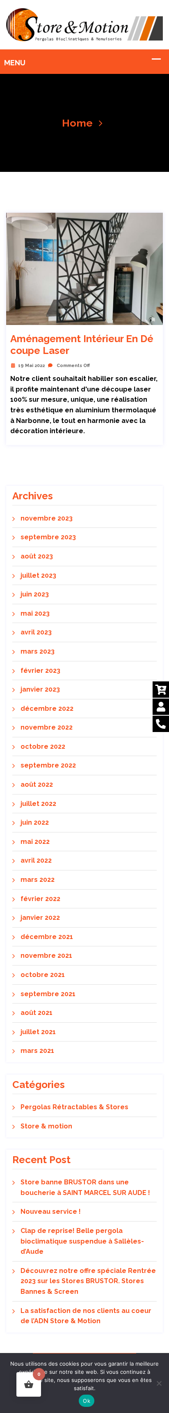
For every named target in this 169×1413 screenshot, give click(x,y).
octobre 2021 (43, 975)
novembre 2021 (46, 955)
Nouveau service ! (51, 1211)
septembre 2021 (48, 994)
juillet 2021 (38, 1032)
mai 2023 (35, 613)
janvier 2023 (40, 689)
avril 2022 (36, 860)
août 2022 (37, 784)
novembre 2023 (47, 518)
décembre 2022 (47, 708)
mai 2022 (35, 842)
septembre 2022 (48, 765)
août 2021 (37, 1013)
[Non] (159, 1383)
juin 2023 (35, 594)
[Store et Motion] (84, 24)
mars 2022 (38, 879)
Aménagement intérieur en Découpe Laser (81, 344)
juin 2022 (35, 822)
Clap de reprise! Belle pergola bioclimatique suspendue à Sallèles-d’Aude (82, 1241)
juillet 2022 (38, 804)
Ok (86, 1400)
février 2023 (40, 670)
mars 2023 (38, 651)
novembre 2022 (47, 727)
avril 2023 (36, 632)
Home (77, 123)
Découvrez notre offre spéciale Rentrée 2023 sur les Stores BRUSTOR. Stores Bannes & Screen (88, 1281)
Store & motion (46, 1126)
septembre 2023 (48, 537)
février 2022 (40, 899)
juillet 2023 (38, 575)
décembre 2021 (47, 937)
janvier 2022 (40, 917)
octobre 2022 (43, 746)
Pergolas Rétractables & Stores (74, 1107)
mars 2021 (37, 1051)
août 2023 (37, 556)
